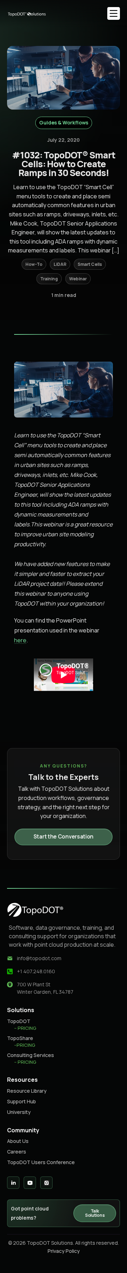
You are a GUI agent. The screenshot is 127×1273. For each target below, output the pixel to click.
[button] (113, 13)
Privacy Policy (64, 1251)
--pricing (24, 1045)
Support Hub (21, 1101)
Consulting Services (30, 1055)
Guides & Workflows (63, 122)
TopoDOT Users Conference (41, 1162)
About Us (18, 1141)
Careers (16, 1151)
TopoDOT (18, 1021)
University (19, 1112)
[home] (31, 13)
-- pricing (25, 1028)
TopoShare (20, 1038)
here (20, 640)
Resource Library (27, 1090)
